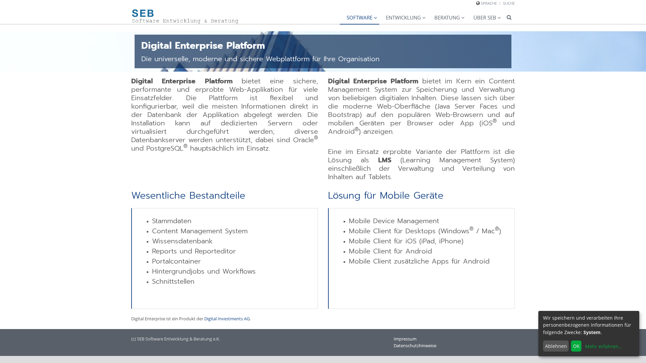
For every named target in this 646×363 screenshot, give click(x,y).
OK (576, 346)
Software (359, 17)
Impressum (405, 339)
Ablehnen (556, 346)
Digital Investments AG (227, 319)
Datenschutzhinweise (415, 345)
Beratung (447, 17)
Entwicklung (403, 17)
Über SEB (484, 17)
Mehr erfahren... (603, 346)
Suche (509, 3)
